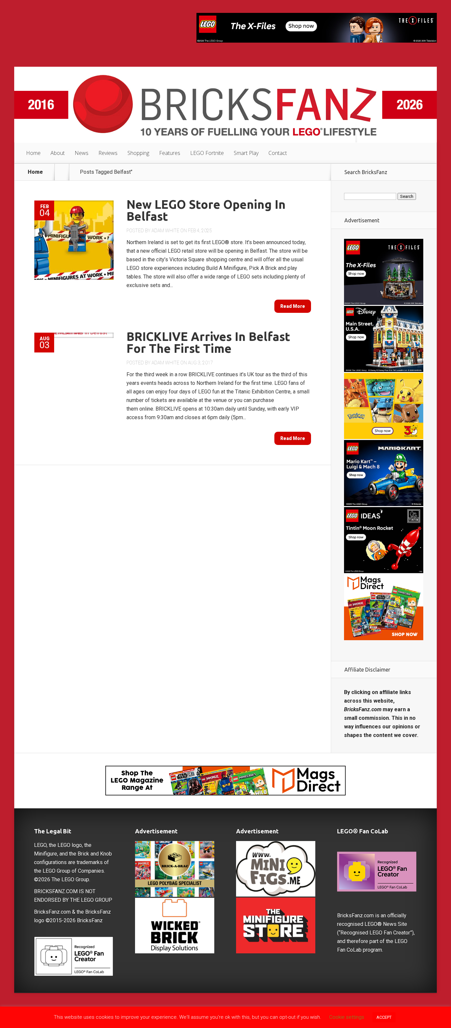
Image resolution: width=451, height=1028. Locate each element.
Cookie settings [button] (346, 1017)
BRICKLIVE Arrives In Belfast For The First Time (208, 342)
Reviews (108, 153)
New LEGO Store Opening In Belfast (206, 210)
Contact (277, 153)
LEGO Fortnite (207, 153)
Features (169, 153)
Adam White (165, 230)
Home (33, 153)
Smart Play (246, 153)
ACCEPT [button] (384, 1017)
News (81, 153)
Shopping (138, 153)
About (58, 153)
